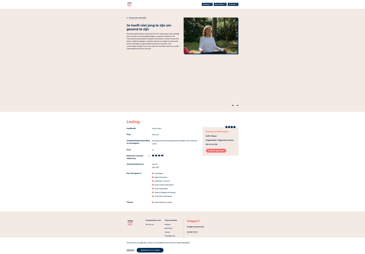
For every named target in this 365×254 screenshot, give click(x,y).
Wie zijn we (150, 224)
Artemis (167, 232)
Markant (168, 224)
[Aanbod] (129, 4)
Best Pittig (168, 228)
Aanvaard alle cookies (150, 250)
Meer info (130, 250)
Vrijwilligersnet (170, 236)
